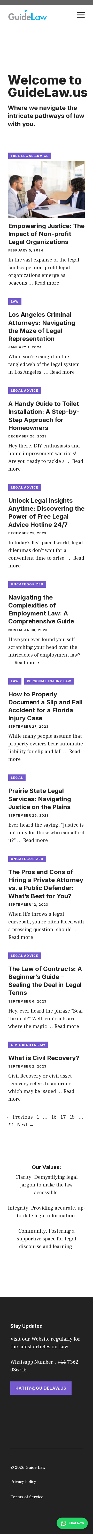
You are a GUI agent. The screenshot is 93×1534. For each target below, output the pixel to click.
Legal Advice (24, 390)
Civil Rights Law (28, 1045)
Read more (46, 283)
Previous (19, 1117)
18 (72, 1117)
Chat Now (76, 1523)
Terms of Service (26, 1497)
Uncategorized (27, 584)
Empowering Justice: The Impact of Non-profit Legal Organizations (46, 234)
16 (54, 1117)
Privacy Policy (23, 1481)
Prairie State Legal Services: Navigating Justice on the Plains (39, 798)
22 (10, 1124)
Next (25, 1124)
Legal (17, 778)
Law (15, 301)
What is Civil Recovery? (43, 1058)
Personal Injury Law (49, 681)
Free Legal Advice (30, 156)
